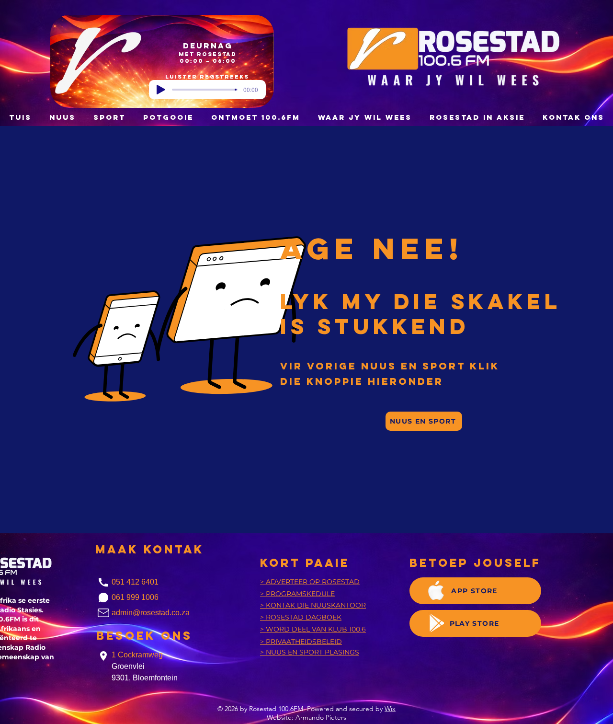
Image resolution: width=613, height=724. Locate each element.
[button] (168, 117)
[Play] (161, 89)
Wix (390, 708)
